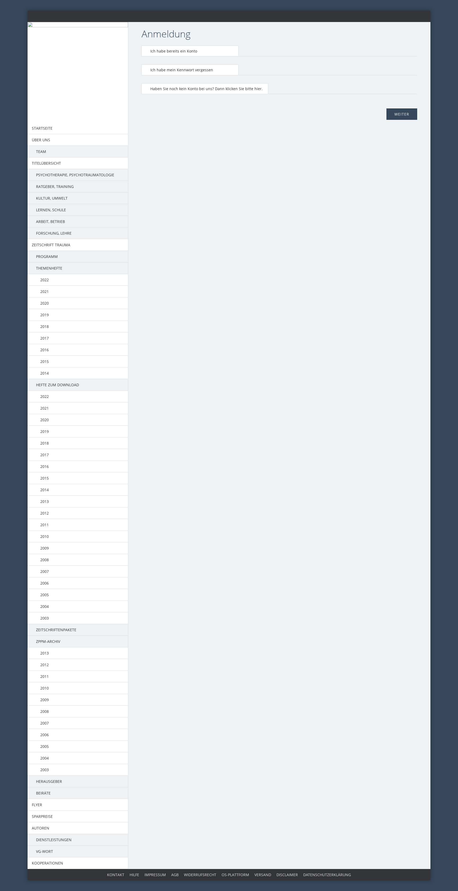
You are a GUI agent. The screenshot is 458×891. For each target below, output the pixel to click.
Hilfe (134, 874)
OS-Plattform (235, 874)
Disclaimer (287, 874)
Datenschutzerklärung (327, 874)
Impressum (155, 874)
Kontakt (115, 874)
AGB (175, 874)
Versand (262, 874)
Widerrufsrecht (200, 874)
